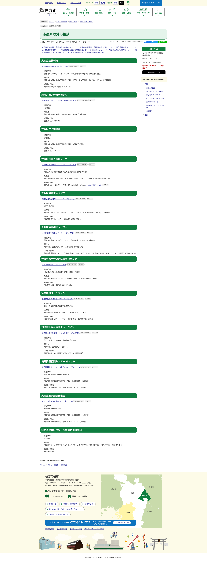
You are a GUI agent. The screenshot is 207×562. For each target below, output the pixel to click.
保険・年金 (73, 21)
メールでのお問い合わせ (58, 514)
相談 (146, 115)
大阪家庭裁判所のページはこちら (64, 66)
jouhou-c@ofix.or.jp (96, 185)
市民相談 (64, 465)
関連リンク (89, 504)
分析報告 (149, 111)
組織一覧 (52, 504)
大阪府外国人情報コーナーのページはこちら (68, 165)
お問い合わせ (49, 529)
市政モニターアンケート (154, 95)
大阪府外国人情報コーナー (104, 47)
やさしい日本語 (76, 3)
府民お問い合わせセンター (66, 47)
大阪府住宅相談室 (85, 47)
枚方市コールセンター (149, 3)
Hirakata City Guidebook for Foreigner (65, 509)
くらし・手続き (61, 21)
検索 (128, 4)
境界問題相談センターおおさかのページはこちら (70, 367)
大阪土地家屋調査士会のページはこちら (66, 401)
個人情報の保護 (62, 529)
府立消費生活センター (124, 47)
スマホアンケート (152, 102)
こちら (121, 522)
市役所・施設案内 (70, 504)
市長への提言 (150, 88)
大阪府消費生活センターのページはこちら (67, 199)
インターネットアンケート (155, 98)
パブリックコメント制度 (154, 91)
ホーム (51, 21)
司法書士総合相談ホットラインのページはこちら (70, 333)
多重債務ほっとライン (98, 50)
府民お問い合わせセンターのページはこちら (68, 100)
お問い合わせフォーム (153, 72)
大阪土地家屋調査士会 (74, 52)
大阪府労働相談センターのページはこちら (67, 233)
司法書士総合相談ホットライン (121, 50)
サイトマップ (61, 3)
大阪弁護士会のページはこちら (63, 265)
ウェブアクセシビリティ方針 (94, 529)
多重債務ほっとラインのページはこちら (66, 299)
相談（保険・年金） (86, 21)
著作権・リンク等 (76, 529)
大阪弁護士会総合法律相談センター (74, 50)
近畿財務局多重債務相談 (94, 52)
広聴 (146, 84)
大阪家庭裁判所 (48, 47)
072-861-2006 (151, 58)
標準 (96, 3)
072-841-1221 (55, 483)
